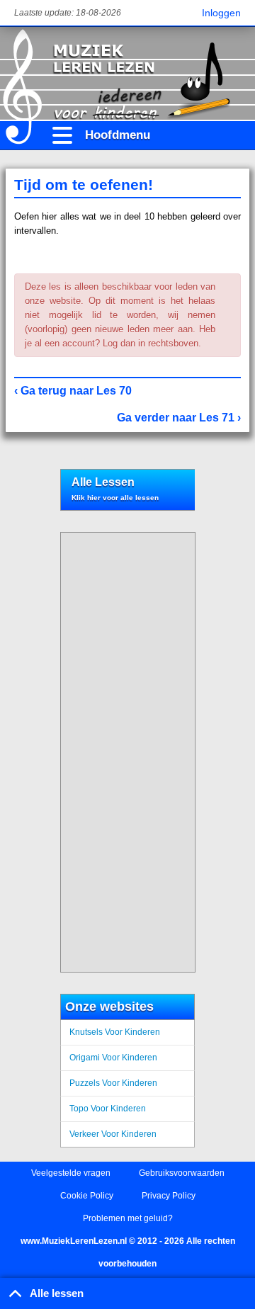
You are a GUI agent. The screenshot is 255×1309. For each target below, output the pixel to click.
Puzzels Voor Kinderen (113, 1083)
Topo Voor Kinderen (107, 1109)
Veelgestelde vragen (70, 1173)
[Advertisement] (122, 752)
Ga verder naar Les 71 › (179, 418)
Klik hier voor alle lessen (115, 498)
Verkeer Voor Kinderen (113, 1134)
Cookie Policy (86, 1196)
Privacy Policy (169, 1196)
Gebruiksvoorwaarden (182, 1173)
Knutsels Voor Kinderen (114, 1032)
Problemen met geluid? (128, 1218)
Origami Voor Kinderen (113, 1057)
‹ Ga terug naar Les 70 (73, 391)
